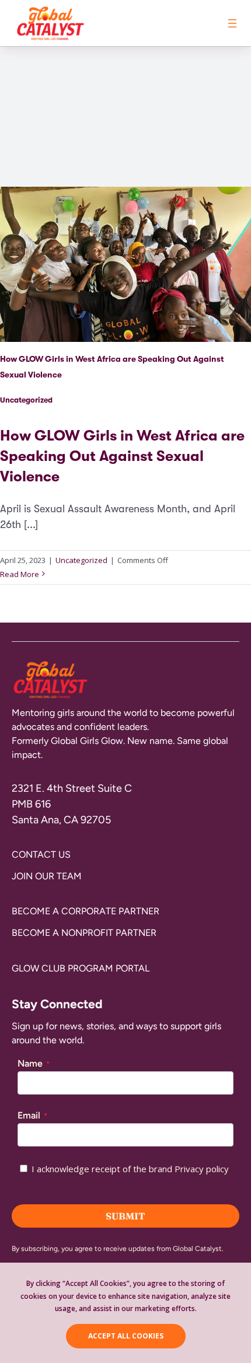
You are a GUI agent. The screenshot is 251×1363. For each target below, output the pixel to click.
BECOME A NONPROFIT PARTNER (84, 932)
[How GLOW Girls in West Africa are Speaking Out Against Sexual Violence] (125, 384)
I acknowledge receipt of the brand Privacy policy (130, 1169)
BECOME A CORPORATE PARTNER (85, 911)
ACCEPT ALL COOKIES (125, 1336)
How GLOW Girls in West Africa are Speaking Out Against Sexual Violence (122, 456)
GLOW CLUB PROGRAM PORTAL (80, 968)
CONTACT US (41, 854)
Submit (125, 1216)
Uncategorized (26, 400)
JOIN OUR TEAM (47, 876)
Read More (19, 574)
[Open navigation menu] (232, 23)
